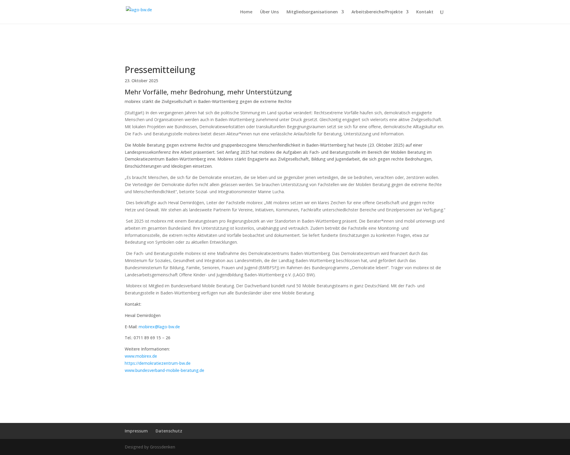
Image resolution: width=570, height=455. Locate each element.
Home (246, 12)
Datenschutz (169, 431)
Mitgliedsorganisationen (312, 12)
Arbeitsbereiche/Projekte (377, 12)
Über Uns (269, 12)
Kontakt (424, 12)
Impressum (136, 431)
